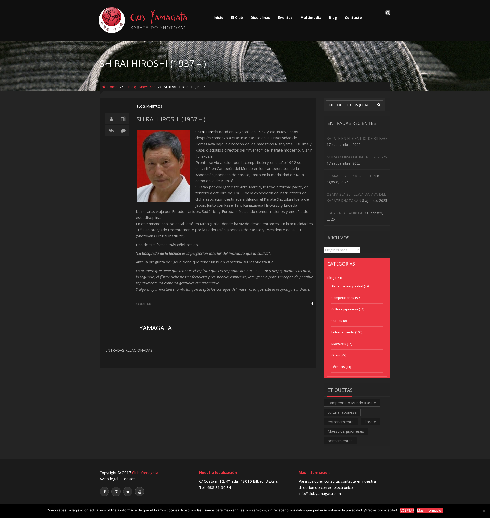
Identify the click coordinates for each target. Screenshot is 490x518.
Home (112, 86)
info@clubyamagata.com (320, 493)
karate (370, 421)
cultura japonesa (342, 412)
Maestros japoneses (346, 431)
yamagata (155, 328)
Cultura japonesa (344, 309)
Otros (335, 355)
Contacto (353, 17)
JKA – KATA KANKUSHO (346, 213)
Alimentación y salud (347, 286)
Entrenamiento (342, 332)
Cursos (336, 320)
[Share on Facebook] (312, 303)
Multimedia (310, 17)
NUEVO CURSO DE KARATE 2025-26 (357, 157)
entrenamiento (341, 421)
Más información (430, 510)
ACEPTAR (407, 510)
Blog (333, 17)
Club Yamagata (145, 472)
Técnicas (338, 366)
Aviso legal (109, 478)
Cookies (129, 478)
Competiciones (342, 297)
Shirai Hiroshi (206, 131)
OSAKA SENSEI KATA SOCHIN (351, 175)
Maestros (147, 86)
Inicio (218, 17)
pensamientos (340, 440)
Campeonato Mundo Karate (352, 402)
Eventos (285, 17)
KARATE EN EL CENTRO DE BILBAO (357, 138)
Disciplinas (260, 17)
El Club (237, 17)
